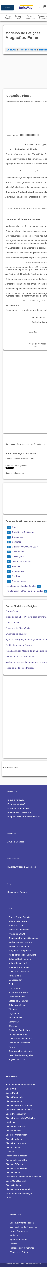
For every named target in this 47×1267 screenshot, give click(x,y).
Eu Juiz (12, 984)
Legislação (14, 1013)
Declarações (16, 552)
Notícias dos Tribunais (19, 967)
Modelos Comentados (19, 946)
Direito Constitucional (16, 1181)
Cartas (13, 527)
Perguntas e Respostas (20, 950)
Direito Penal (12, 1093)
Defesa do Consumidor (19, 1001)
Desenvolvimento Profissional (23, 1227)
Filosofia (13, 1244)
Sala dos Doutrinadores (20, 959)
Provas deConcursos (30, 17)
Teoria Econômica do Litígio (19, 1193)
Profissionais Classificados (20, 812)
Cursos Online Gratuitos (20, 917)
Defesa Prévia (12, 622)
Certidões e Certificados (21, 532)
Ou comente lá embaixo (14, 473)
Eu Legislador (15, 980)
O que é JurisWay (15, 800)
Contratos (14, 542)
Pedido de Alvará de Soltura (18, 645)
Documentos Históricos (19, 1043)
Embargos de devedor (15, 634)
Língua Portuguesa (19, 1231)
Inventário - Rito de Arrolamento (20, 656)
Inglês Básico (16, 1235)
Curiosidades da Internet (20, 1038)
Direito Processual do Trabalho (20, 1118)
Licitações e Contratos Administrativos (23, 1177)
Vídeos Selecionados (19, 921)
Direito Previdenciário (16, 1143)
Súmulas (13, 1026)
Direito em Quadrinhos (19, 1030)
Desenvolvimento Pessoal (22, 1223)
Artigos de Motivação (18, 963)
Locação (10, 1151)
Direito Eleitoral (13, 1172)
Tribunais (13, 1009)
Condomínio (16, 537)
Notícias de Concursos (19, 971)
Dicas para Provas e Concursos (23, 938)
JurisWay (11, 50)
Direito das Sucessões (16, 1168)
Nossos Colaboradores (18, 808)
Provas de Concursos (19, 930)
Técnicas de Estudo (19, 1252)
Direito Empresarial (15, 1097)
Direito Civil (11, 1089)
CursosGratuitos (8, 17)
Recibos (14, 576)
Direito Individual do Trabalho (19, 1105)
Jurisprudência (15, 1017)
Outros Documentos (19, 561)
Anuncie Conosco (15, 842)
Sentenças (14, 1022)
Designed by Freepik (17, 892)
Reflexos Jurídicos (17, 1005)
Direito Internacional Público (19, 1189)
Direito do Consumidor (16, 1135)
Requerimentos (17, 581)
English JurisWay (17, 1059)
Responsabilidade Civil (16, 1160)
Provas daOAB (19, 17)
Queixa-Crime (11, 611)
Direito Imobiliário (14, 1139)
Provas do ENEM (17, 934)
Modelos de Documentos (20, 942)
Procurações (16, 571)
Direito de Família (14, 1101)
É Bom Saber (15, 988)
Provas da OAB (16, 925)
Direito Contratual (14, 1185)
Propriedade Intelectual (16, 1156)
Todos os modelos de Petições (19, 668)
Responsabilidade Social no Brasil (23, 816)
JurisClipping (15, 976)
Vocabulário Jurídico (18, 992)
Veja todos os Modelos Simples (23, 586)
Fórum (12, 1047)
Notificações (16, 556)
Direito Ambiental (14, 1131)
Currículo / (23, 547)
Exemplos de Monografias (21, 1055)
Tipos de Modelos (27, 50)
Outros (9, 1197)
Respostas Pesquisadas (20, 1051)
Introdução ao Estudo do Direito (20, 1084)
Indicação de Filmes (18, 1034)
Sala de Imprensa (17, 997)
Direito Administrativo (15, 1126)
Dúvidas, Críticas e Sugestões (21, 867)
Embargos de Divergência (17, 628)
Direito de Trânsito (14, 1164)
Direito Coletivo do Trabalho (19, 1110)
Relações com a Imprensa (22, 1248)
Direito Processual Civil (16, 1114)
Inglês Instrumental (18, 1239)
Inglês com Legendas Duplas (22, 955)
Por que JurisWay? (16, 804)
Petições (14, 566)
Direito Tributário (13, 1147)
